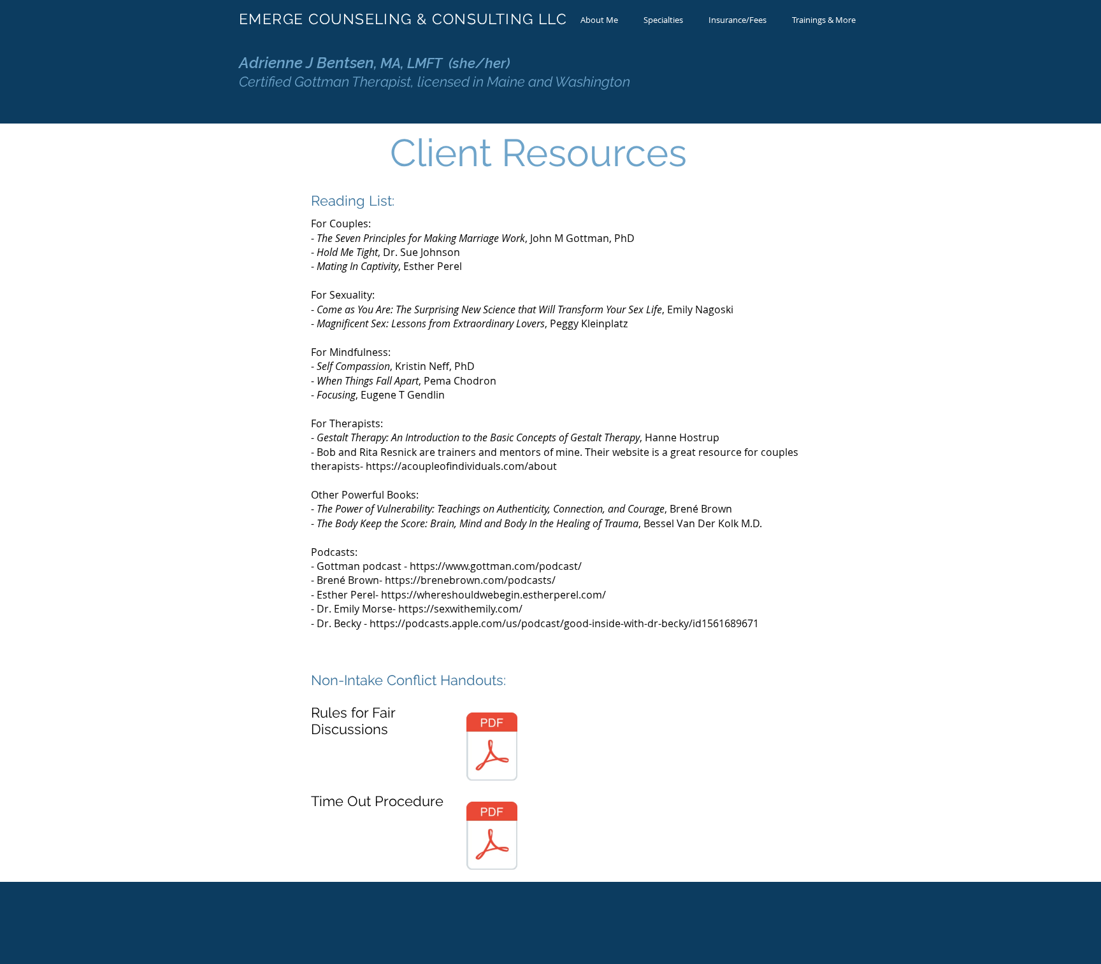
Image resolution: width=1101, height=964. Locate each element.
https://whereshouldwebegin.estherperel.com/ (493, 595)
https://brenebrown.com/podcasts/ (470, 580)
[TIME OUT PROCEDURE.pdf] (492, 837)
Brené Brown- (351, 580)
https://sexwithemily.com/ (460, 609)
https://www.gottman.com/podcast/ (496, 566)
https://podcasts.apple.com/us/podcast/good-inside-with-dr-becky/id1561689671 (564, 623)
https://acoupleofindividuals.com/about (461, 466)
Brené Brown (701, 509)
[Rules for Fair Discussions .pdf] (492, 748)
